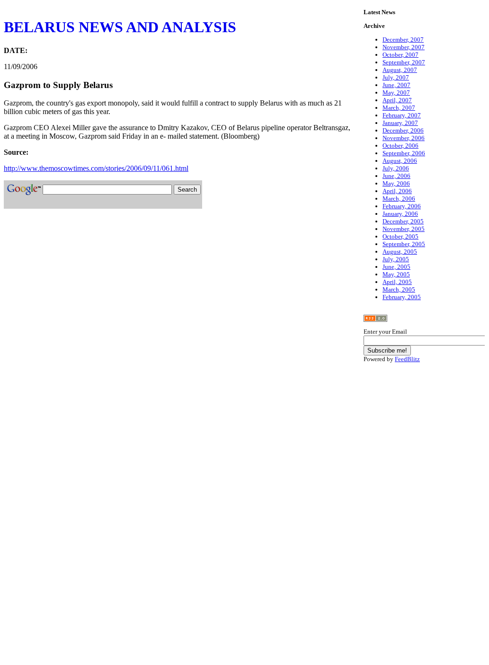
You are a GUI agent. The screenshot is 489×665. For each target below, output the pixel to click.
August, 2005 (399, 251)
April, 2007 (397, 100)
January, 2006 (400, 213)
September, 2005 (403, 244)
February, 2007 (401, 115)
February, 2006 (401, 206)
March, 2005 (398, 289)
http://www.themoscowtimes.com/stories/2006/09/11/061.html (96, 168)
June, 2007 (396, 85)
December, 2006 (403, 130)
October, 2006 (400, 145)
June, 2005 (396, 266)
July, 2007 (395, 77)
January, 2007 (400, 122)
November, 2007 (403, 47)
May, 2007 (396, 92)
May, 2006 (396, 183)
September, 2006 (403, 153)
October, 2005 (400, 236)
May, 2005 (396, 274)
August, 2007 (399, 69)
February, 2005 (401, 297)
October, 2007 (400, 54)
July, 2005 (395, 259)
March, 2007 (398, 107)
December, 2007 (403, 39)
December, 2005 (403, 221)
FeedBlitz (407, 359)
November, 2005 (403, 228)
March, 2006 (398, 198)
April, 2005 (397, 281)
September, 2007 (403, 62)
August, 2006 (399, 160)
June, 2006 (396, 175)
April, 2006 (397, 191)
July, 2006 (395, 168)
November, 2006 (403, 138)
